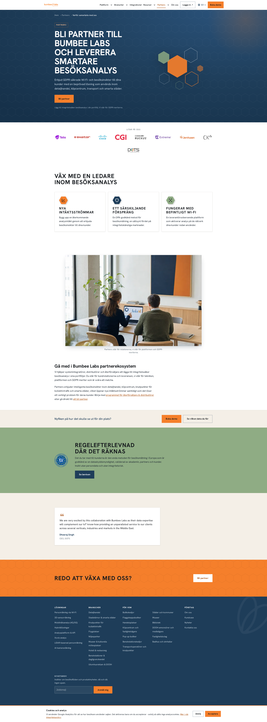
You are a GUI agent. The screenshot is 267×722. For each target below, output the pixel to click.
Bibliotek (156, 622)
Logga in (188, 4)
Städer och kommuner (162, 612)
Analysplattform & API (65, 632)
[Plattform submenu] (111, 5)
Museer (155, 617)
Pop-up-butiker (130, 636)
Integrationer (136, 4)
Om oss (174, 4)
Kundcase (189, 617)
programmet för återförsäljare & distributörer (130, 395)
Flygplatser (94, 631)
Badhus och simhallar (162, 641)
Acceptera (213, 713)
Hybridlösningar (62, 627)
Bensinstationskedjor (132, 641)
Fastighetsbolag (159, 636)
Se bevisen (84, 474)
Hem (57, 15)
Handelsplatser (130, 622)
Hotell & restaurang (98, 650)
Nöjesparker (94, 636)
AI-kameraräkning (63, 648)
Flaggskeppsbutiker (132, 617)
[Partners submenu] (168, 5)
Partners (161, 4)
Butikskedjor (128, 612)
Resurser (147, 4)
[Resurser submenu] (154, 5)
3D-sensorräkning (63, 617)
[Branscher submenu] (126, 5)
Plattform (104, 4)
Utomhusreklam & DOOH (100, 664)
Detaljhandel (94, 612)
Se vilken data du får (197, 418)
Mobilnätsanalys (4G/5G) (66, 622)
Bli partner (64, 98)
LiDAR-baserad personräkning (68, 642)
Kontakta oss (191, 627)
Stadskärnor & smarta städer (102, 617)
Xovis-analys (60, 637)
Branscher (119, 4)
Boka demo (215, 4)
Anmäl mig (103, 689)
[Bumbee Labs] (51, 5)
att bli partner (80, 399)
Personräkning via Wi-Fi (65, 612)
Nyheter (188, 622)
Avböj (198, 713)
